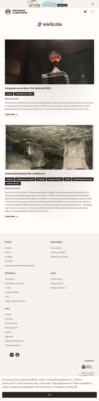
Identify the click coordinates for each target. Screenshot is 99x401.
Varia (7, 297)
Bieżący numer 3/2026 (59, 257)
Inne (7, 309)
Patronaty (9, 319)
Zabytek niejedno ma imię (15, 301)
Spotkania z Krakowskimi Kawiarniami (20, 266)
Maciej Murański (12, 99)
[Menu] (92, 11)
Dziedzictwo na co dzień (14, 283)
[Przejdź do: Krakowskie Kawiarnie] (49, 4)
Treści (8, 242)
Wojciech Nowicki (12, 188)
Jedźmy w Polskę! (12, 292)
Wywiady (8, 257)
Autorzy (8, 332)
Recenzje (8, 261)
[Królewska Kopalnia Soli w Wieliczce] (49, 147)
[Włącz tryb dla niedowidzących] (85, 11)
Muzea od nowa (57, 283)
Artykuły (8, 248)
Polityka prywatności (13, 345)
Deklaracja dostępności (14, 341)
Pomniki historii (56, 279)
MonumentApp (11, 323)
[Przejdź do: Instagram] (11, 354)
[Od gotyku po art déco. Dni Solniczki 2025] (49, 61)
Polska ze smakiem (58, 288)
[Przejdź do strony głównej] (16, 12)
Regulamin (9, 337)
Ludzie (7, 288)
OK (49, 395)
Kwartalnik (56, 242)
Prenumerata (56, 248)
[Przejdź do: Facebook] (17, 354)
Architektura (10, 279)
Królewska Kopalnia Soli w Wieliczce (25, 174)
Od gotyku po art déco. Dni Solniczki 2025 (28, 88)
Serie (53, 273)
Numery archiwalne (58, 252)
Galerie (8, 252)
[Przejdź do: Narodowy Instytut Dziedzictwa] (87, 367)
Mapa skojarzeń (11, 328)
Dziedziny (10, 273)
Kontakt (8, 315)
